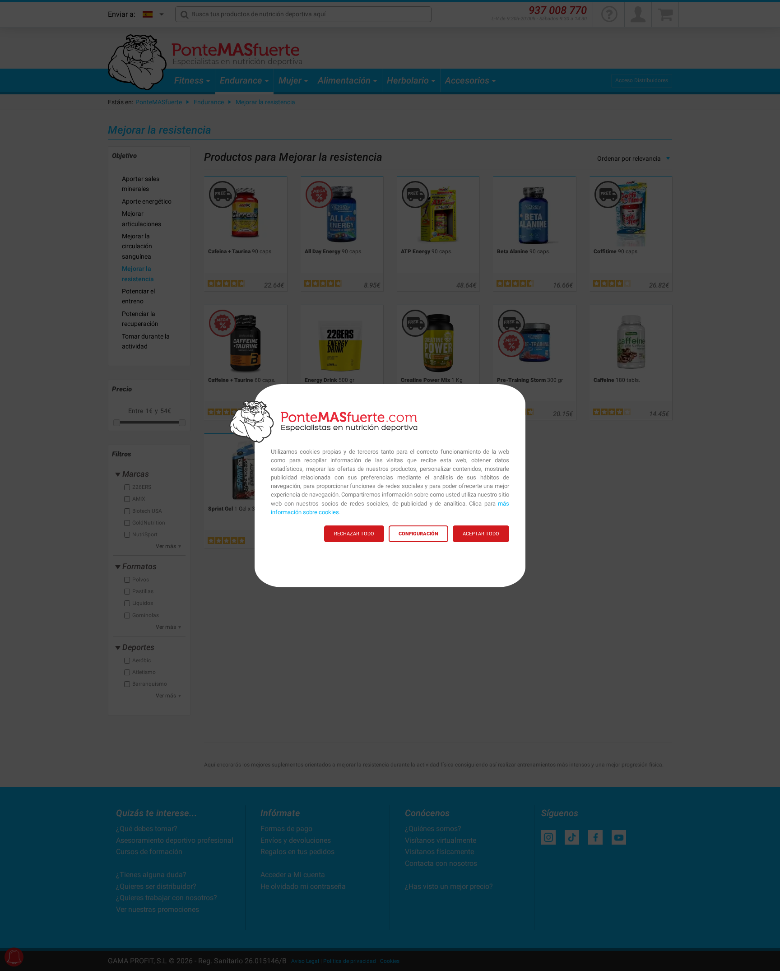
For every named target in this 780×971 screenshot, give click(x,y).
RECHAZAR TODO (354, 534)
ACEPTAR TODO (481, 534)
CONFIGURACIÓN (418, 534)
